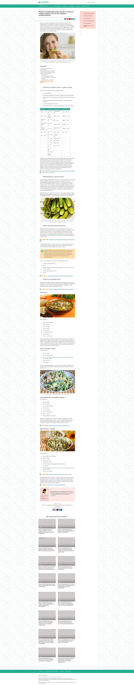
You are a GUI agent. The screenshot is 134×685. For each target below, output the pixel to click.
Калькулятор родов (87, 23)
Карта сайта (68, 671)
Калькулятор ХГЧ (87, 18)
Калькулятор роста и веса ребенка (89, 26)
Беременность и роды (44, 6)
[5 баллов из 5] (69, 505)
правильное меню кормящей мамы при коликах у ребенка (60, 275)
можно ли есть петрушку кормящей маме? (56, 484)
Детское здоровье (85, 6)
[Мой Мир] (59, 510)
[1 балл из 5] (45, 505)
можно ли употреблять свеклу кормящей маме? (59, 425)
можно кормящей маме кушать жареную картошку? (60, 474)
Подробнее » (53, 495)
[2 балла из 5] (51, 505)
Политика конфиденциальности (44, 676)
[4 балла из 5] (63, 505)
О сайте (88, 2)
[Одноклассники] (55, 510)
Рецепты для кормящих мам (46, 73)
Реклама (62, 671)
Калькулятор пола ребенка (89, 20)
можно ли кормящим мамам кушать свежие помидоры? (61, 289)
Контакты (93, 2)
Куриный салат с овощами (47, 79)
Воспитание (71, 6)
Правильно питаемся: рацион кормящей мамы (50, 17)
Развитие (65, 6)
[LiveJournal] (61, 510)
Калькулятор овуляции (88, 15)
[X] (57, 510)
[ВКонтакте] (53, 510)
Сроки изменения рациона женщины (47, 72)
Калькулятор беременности (89, 13)
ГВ (51, 6)
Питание (78, 6)
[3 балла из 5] (57, 505)
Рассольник (44, 74)
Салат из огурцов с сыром (47, 76)
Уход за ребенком (57, 6)
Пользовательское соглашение (51, 671)
